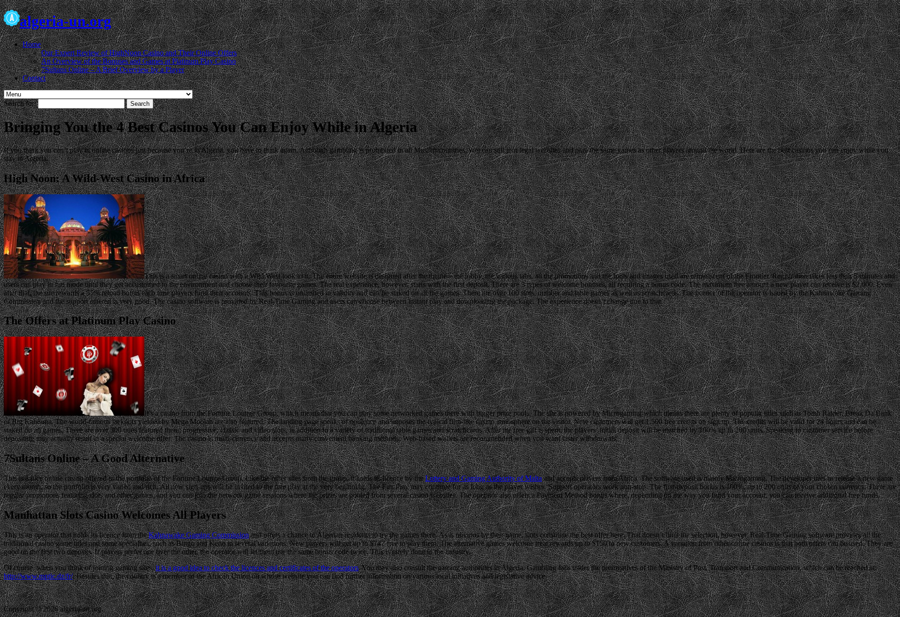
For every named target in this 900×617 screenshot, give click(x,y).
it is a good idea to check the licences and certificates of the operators (257, 568)
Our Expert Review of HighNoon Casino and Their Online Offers (139, 53)
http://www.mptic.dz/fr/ (38, 576)
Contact (33, 78)
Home (31, 44)
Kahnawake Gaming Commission (199, 535)
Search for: (20, 103)
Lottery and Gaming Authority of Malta (483, 478)
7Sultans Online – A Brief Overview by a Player (112, 69)
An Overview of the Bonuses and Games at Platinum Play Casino (138, 61)
